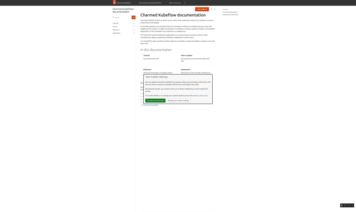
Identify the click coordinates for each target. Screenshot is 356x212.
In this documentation (230, 12)
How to (115, 26)
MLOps (197, 20)
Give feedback (202, 9)
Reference (116, 30)
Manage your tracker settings (178, 100)
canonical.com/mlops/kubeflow (150, 3)
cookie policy (203, 95)
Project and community (230, 14)
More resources (175, 3)
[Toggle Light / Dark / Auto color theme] (215, 9)
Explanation (116, 33)
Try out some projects (150, 105)
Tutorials (115, 23)
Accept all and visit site (155, 100)
